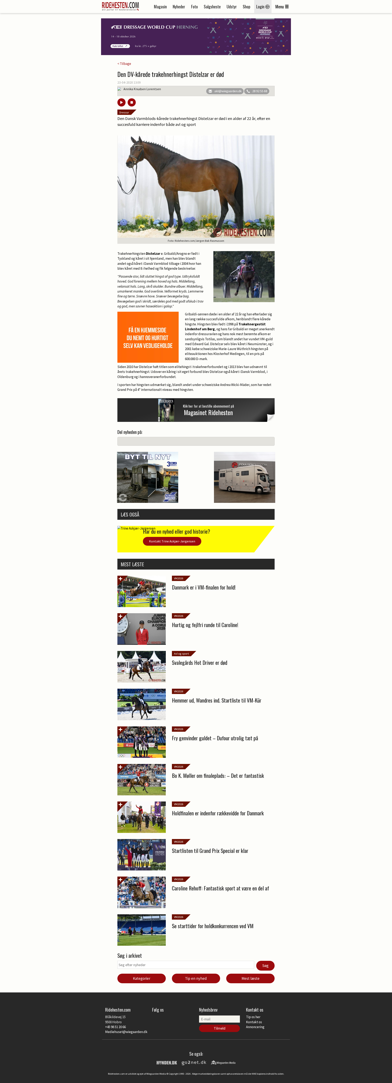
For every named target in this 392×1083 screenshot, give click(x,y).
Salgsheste (212, 6)
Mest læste (250, 978)
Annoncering (255, 1027)
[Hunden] (167, 1062)
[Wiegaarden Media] (223, 1062)
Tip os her (253, 1017)
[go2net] (194, 1062)
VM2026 (178, 578)
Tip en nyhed (196, 978)
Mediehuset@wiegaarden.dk (126, 1032)
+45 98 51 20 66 (115, 1027)
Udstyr (232, 6)
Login (260, 6)
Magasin (160, 6)
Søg (265, 965)
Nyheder (179, 6)
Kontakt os (254, 1022)
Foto (194, 6)
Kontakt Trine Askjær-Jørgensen (172, 541)
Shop (246, 6)
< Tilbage (124, 63)
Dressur (124, 112)
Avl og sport (181, 653)
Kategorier (141, 978)
